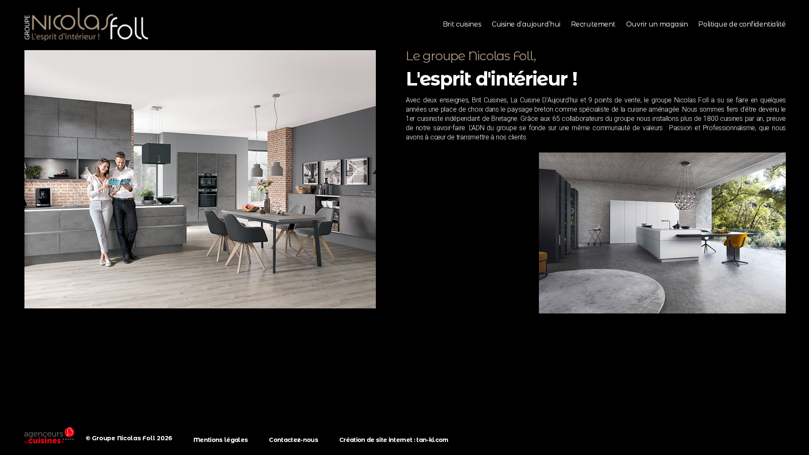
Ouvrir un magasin (657, 24)
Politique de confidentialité (742, 24)
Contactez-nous (293, 440)
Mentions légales (220, 440)
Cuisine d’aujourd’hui (526, 24)
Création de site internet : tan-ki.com (393, 440)
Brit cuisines (462, 24)
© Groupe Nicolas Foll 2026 (129, 438)
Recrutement (593, 24)
